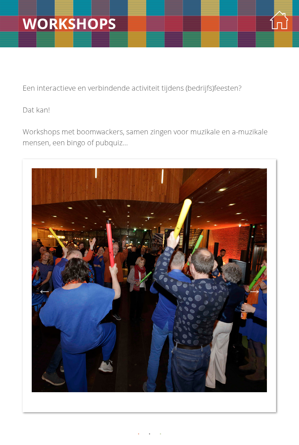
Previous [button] (44, 289)
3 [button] (160, 434)
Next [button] (254, 289)
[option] (149, 285)
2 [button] (149, 434)
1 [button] (138, 434)
